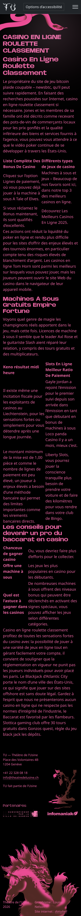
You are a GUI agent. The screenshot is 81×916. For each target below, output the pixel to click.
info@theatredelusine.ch (21, 778)
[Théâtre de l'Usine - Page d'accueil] (9, 7)
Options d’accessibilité (44, 7)
